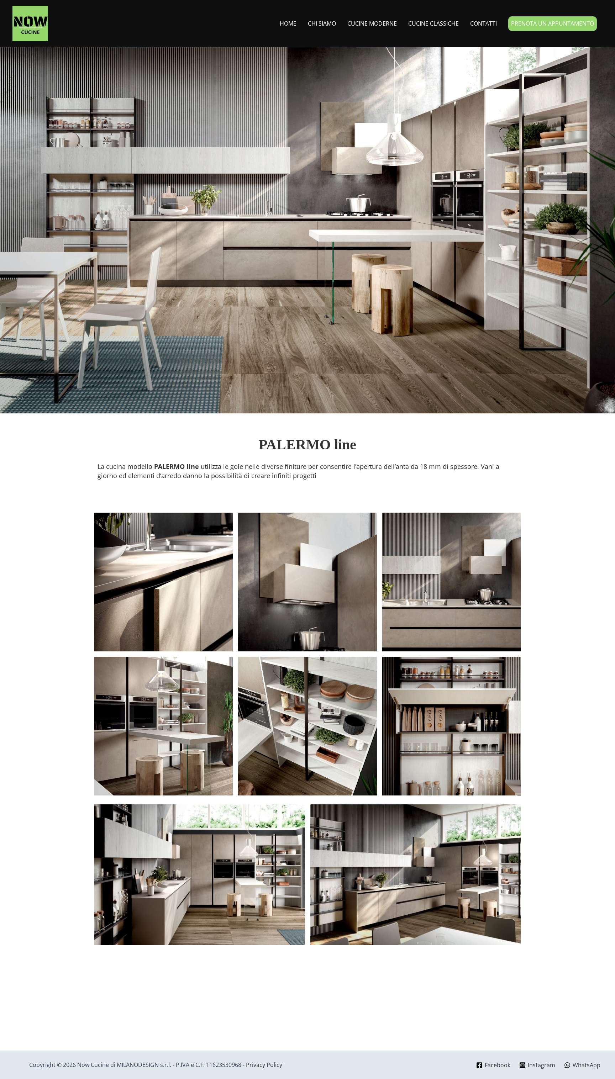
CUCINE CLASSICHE (433, 23)
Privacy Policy (264, 1065)
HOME (288, 23)
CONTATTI (483, 23)
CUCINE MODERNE (372, 23)
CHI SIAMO (322, 23)
